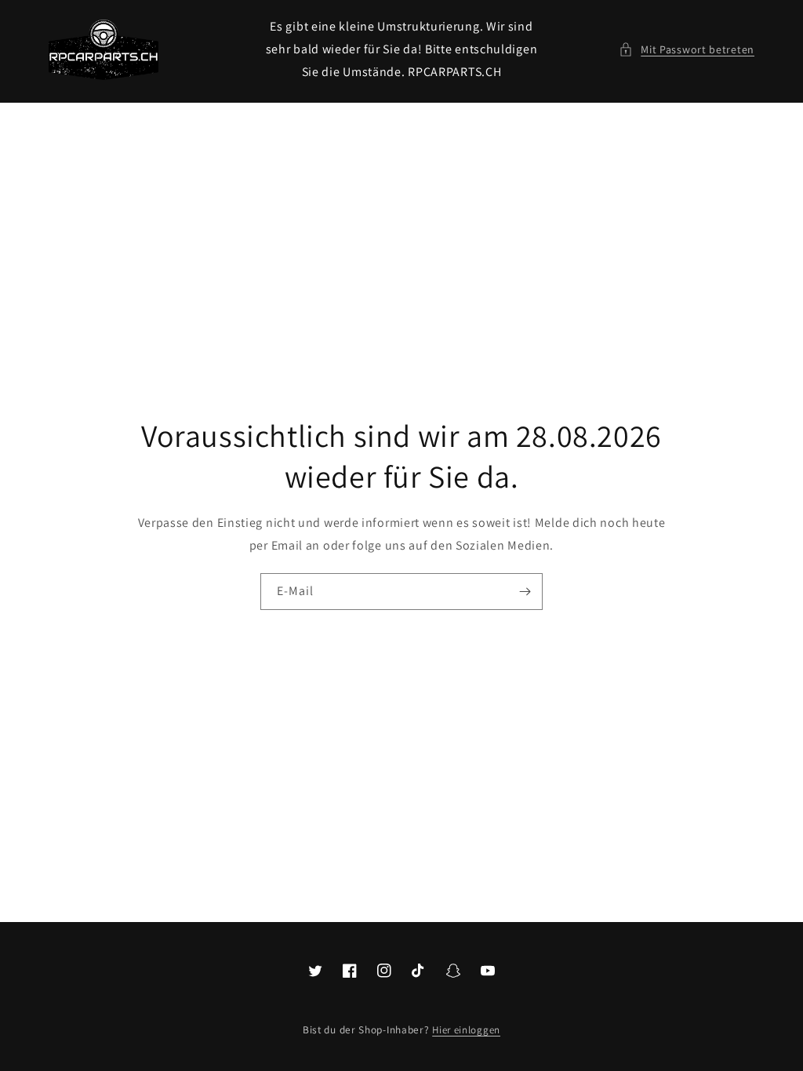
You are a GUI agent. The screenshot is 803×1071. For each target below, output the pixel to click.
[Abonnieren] (524, 591)
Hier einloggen (466, 1030)
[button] (686, 50)
